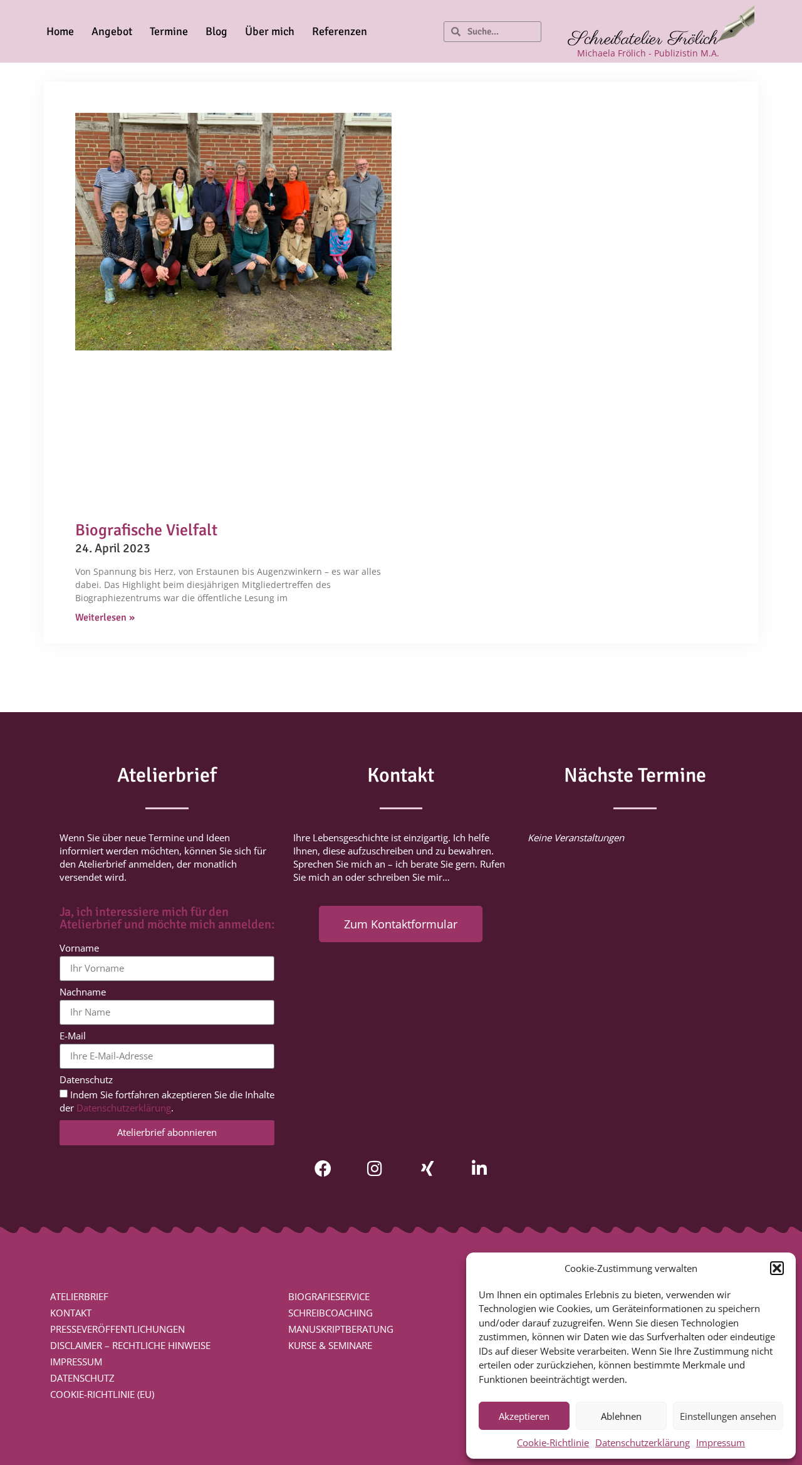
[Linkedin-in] (479, 1168)
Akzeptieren (524, 1416)
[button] (777, 1268)
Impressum (720, 1442)
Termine (169, 31)
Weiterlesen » (105, 617)
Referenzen (339, 31)
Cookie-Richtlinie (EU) (102, 1394)
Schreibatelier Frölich (643, 39)
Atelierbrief (79, 1296)
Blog (216, 31)
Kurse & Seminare (330, 1345)
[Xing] (427, 1168)
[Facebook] (323, 1168)
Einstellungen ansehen (728, 1416)
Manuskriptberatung (340, 1329)
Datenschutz (86, 1080)
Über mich (269, 31)
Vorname (79, 948)
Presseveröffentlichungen (117, 1329)
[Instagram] (375, 1168)
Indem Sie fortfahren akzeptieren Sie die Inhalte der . (167, 1101)
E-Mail (73, 1036)
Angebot (111, 31)
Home (60, 31)
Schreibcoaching (330, 1312)
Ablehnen (621, 1416)
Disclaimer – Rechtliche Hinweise (130, 1345)
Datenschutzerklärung (642, 1442)
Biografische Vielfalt (146, 530)
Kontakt (70, 1312)
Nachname (83, 992)
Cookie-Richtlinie (553, 1442)
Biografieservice (329, 1296)
